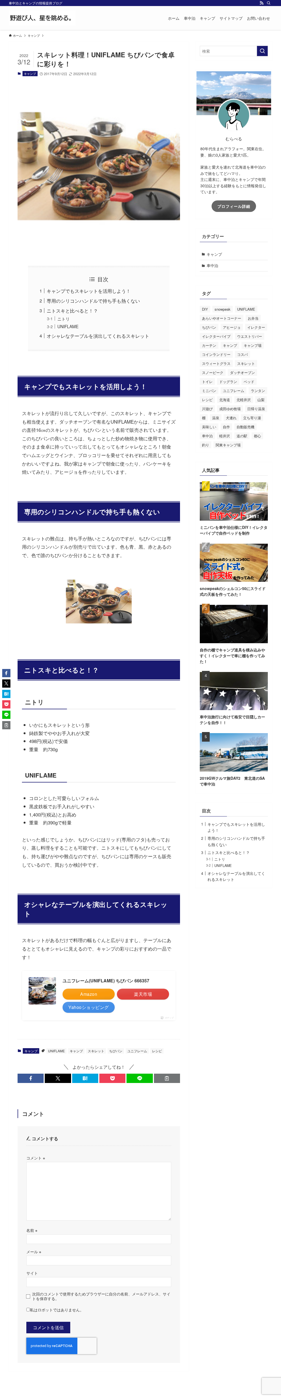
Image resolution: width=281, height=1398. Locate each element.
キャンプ (30, 73)
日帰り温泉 (256, 408)
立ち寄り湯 (252, 417)
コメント (35, 1158)
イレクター (256, 327)
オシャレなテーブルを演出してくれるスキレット (98, 335)
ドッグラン (228, 381)
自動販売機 (245, 426)
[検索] (268, 3)
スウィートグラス (216, 363)
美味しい (209, 426)
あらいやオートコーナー (221, 318)
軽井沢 (224, 435)
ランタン (258, 390)
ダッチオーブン (242, 372)
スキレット (96, 1050)
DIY (205, 309)
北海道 (224, 399)
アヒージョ (232, 327)
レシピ (157, 1050)
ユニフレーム (137, 1050)
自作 (226, 426)
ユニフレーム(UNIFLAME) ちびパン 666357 (106, 980)
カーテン (209, 345)
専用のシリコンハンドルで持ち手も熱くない (93, 300)
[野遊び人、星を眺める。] (42, 17)
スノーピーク (212, 372)
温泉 (215, 417)
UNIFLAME (67, 326)
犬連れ (231, 417)
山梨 (261, 399)
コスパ (242, 354)
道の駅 (242, 435)
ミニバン (209, 390)
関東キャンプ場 (228, 444)
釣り (205, 444)
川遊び (207, 408)
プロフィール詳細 (233, 206)
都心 (257, 435)
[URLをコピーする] (167, 1078)
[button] (31, 1078)
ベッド (249, 381)
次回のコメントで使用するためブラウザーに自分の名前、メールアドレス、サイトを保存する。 (101, 1296)
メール (33, 1251)
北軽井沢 (244, 399)
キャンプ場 (253, 345)
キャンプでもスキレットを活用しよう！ (89, 290)
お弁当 (253, 318)
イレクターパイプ (216, 336)
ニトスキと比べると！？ (72, 310)
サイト (32, 1273)
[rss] (261, 3)
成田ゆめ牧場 (230, 408)
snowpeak (223, 309)
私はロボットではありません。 (57, 1309)
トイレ (207, 381)
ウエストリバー (249, 336)
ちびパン (115, 1050)
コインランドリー (216, 354)
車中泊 (212, 265)
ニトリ (63, 319)
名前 (31, 1230)
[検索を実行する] (262, 51)
